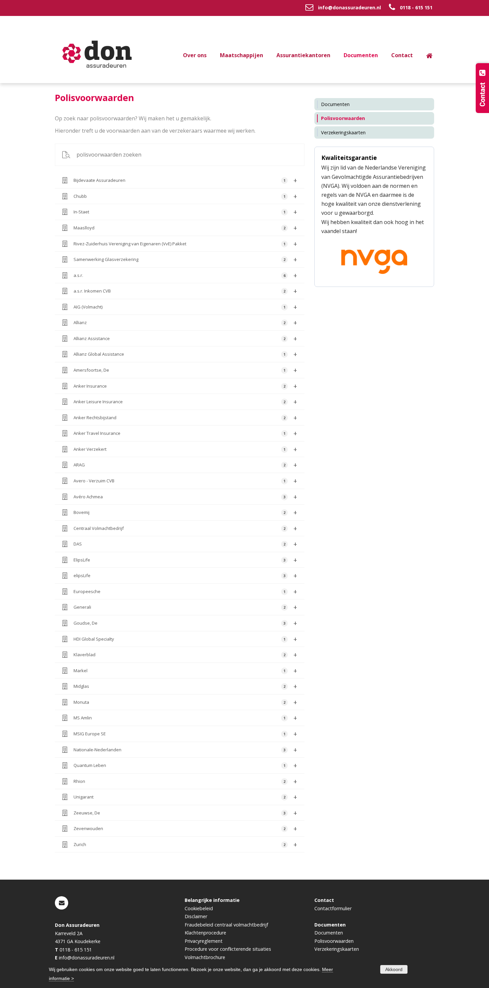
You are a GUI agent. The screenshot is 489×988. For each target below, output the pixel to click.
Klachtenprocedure (205, 932)
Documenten (328, 932)
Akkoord (394, 969)
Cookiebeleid (199, 908)
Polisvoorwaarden (334, 941)
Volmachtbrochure (205, 957)
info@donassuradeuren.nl (349, 7)
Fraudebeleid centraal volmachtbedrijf (226, 925)
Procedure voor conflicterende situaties (228, 949)
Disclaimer (196, 916)
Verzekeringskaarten (336, 949)
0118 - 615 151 (416, 7)
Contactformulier (333, 908)
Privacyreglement (204, 941)
